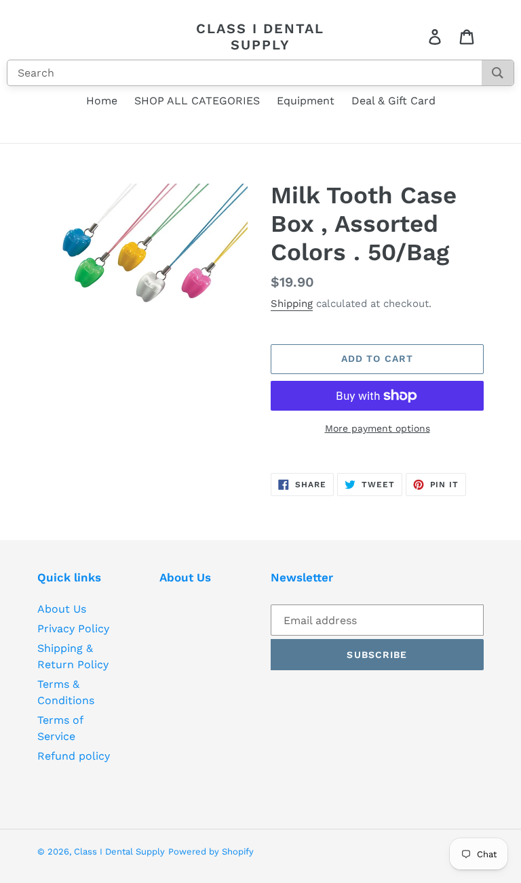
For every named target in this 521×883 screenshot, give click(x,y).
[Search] (498, 72)
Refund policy (73, 755)
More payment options (377, 428)
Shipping (292, 303)
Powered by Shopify (211, 851)
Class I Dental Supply (260, 36)
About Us (61, 608)
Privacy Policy (73, 628)
